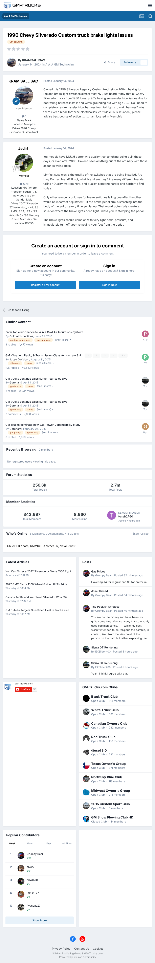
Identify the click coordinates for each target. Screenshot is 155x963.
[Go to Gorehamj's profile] (145, 426)
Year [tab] (48, 843)
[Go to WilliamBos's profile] (145, 380)
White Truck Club (105, 710)
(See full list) (141, 533)
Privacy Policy (61, 948)
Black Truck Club (104, 697)
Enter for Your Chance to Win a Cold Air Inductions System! (44, 332)
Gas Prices (98, 571)
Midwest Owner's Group (110, 791)
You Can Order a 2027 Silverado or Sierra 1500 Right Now (38, 571)
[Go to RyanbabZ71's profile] (21, 907)
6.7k (25, 183)
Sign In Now (109, 284)
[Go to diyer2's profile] (21, 868)
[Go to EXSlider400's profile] (86, 649)
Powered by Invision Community (77, 957)
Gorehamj (15, 382)
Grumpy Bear (103, 575)
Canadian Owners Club (109, 723)
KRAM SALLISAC (33, 60)
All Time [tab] (66, 843)
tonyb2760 (125, 516)
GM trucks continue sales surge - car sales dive (36, 378)
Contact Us (81, 948)
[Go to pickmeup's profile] (145, 357)
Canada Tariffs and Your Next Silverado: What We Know (36, 597)
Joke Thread (99, 591)
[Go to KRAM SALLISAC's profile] (11, 62)
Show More (39, 920)
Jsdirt (23, 148)
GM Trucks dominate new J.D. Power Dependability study (42, 424)
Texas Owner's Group (108, 764)
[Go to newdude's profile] (21, 881)
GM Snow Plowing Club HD (112, 817)
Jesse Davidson (19, 359)
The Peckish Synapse (105, 606)
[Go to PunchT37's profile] (21, 894)
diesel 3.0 (99, 750)
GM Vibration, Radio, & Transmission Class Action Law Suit (44, 355)
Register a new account (45, 284)
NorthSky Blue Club (106, 777)
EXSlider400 (103, 651)
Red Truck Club (103, 737)
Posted (128, 575)
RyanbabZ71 (34, 905)
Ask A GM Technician (59, 64)
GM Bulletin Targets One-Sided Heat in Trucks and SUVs (37, 610)
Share (110, 62)
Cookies (98, 948)
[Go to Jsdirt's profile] (24, 163)
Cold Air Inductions (21, 336)
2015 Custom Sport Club (110, 804)
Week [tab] (12, 843)
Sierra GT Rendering (104, 647)
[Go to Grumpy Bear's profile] (86, 573)
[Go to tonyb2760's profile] (111, 515)
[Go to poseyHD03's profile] (145, 334)
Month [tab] (30, 843)
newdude (33, 879)
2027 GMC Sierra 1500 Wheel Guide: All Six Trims (36, 584)
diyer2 (31, 866)
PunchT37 (33, 892)
